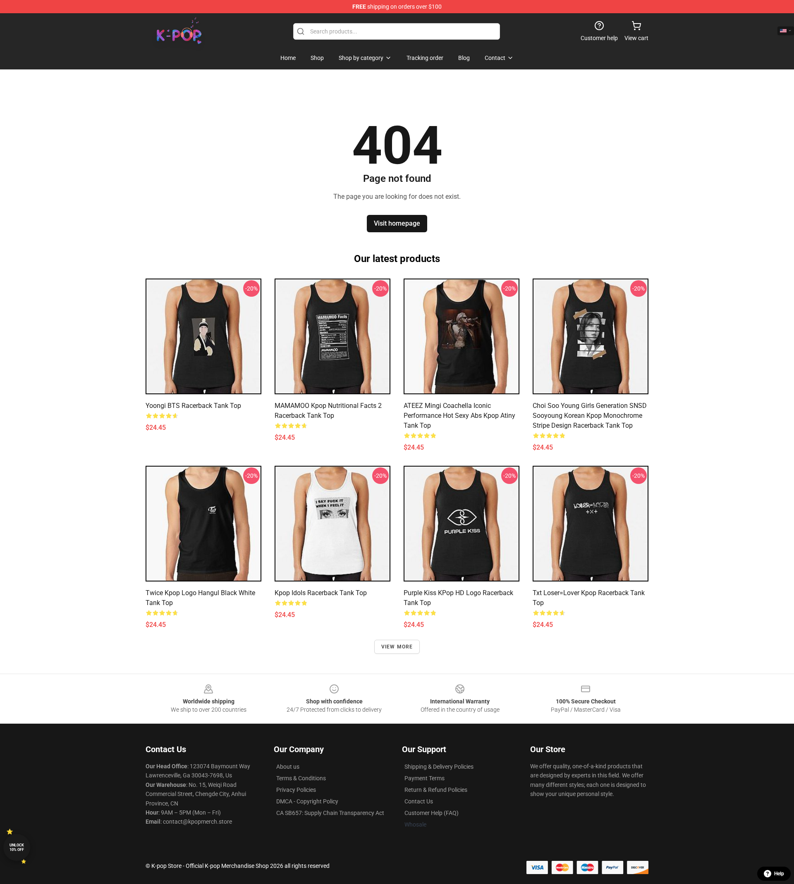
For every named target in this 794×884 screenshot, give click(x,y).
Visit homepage (397, 223)
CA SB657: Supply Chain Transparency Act (330, 813)
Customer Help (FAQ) (431, 813)
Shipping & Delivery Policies (439, 766)
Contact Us (418, 801)
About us (287, 766)
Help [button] (779, 874)
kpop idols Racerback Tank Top (321, 593)
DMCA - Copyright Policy (307, 801)
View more (397, 647)
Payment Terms (424, 778)
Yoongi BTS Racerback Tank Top (193, 406)
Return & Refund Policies (435, 789)
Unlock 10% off (17, 847)
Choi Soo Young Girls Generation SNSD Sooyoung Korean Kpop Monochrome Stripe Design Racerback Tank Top (590, 415)
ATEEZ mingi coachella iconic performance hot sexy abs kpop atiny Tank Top (459, 415)
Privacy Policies (296, 789)
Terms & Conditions (301, 778)
